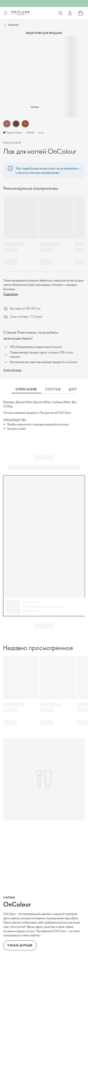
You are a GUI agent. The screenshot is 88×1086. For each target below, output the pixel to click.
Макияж (13, 25)
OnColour (12, 142)
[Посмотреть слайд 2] (44, 111)
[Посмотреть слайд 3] (53, 111)
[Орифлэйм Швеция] (20, 13)
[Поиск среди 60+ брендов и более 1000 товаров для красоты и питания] (61, 13)
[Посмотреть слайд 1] (35, 111)
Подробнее (10, 294)
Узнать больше (12, 370)
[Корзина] (80, 13)
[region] (44, 76)
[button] (6, 123)
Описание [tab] (26, 389)
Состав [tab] (53, 389)
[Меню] (5, 13)
